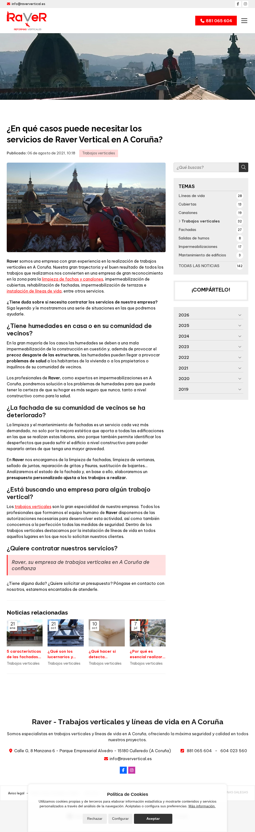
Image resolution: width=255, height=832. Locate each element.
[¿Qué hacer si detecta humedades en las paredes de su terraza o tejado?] (107, 632)
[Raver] (27, 20)
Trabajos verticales (98, 153)
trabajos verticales (33, 506)
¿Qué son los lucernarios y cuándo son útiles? (60, 654)
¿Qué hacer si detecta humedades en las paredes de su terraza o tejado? (106, 654)
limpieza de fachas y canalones (72, 279)
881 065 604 (199, 750)
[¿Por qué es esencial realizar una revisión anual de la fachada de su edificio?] (148, 632)
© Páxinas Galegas (232, 792)
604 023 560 (233, 750)
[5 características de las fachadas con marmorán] (25, 632)
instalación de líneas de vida (34, 291)
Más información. (202, 806)
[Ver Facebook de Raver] (238, 4)
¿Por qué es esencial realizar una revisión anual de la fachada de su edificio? (147, 654)
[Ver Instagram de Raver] (245, 4)
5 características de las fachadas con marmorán (24, 654)
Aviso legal (16, 793)
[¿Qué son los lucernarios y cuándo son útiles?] (66, 632)
